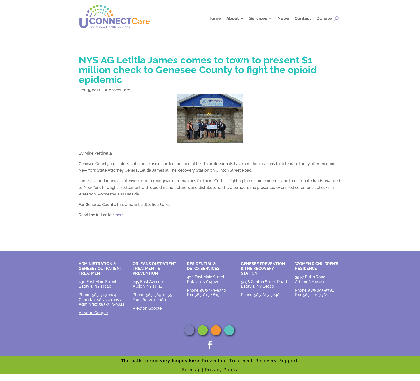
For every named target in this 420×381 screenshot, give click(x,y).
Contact (303, 18)
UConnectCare (116, 90)
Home (214, 18)
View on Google (93, 312)
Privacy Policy (221, 369)
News (283, 18)
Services (258, 18)
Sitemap (191, 369)
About (232, 18)
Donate (324, 18)
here (120, 215)
